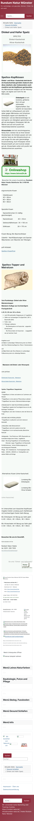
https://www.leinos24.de (13, 589)
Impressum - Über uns (11, 786)
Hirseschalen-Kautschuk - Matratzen (11, 381)
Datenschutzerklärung (11, 789)
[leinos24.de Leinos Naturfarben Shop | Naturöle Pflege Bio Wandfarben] (14, 621)
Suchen (29, 16)
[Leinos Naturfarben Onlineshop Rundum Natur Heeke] (16, 171)
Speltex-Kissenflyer (8, 251)
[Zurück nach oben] (31, 819)
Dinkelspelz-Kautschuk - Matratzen (11, 377)
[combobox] (15, 16)
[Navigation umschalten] (2, 15)
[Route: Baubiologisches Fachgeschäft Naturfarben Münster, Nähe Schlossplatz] (17, 625)
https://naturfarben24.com (13, 591)
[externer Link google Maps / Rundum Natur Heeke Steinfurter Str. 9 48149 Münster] (10, 160)
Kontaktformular (7, 609)
